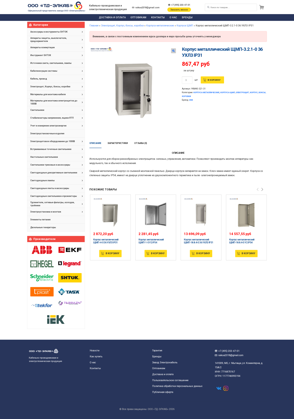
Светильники (37, 110)
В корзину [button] (112, 253)
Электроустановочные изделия (47, 133)
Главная (93, 25)
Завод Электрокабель (164, 362)
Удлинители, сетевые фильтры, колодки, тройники (52, 204)
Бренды (187, 17)
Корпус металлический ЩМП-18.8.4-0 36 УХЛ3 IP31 (198, 241)
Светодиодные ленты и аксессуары (49, 188)
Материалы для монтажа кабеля (48, 94)
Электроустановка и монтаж (45, 211)
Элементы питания (40, 219)
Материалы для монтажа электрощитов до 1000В (53, 102)
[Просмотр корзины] (261, 7)
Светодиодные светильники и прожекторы (53, 196)
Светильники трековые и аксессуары (50, 165)
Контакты (158, 17)
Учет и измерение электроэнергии (48, 125)
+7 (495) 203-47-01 (180, 5)
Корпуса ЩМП (185, 25)
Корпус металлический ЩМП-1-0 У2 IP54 (151, 241)
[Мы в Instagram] (225, 388)
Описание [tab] (95, 143)
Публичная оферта (162, 392)
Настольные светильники (44, 157)
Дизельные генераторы (43, 227)
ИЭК (191, 100)
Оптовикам (138, 17)
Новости (94, 350)
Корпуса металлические (160, 25)
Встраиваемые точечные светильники (50, 149)
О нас (173, 17)
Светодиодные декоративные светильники (53, 172)
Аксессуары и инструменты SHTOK (49, 32)
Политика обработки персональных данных (177, 386)
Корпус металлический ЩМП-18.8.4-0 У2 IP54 (241, 241)
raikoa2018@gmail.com (147, 7)
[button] (173, 50)
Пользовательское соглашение (170, 380)
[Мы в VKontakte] (218, 388)
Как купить (96, 356)
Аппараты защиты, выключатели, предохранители (48, 39)
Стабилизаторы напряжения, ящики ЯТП (52, 118)
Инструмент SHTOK (40, 55)
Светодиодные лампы (42, 180)
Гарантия (157, 350)
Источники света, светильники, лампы (51, 63)
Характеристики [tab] (118, 143)
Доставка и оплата (112, 17)
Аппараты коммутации (42, 47)
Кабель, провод (38, 78)
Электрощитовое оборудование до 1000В (52, 141)
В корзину (214, 79)
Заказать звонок (179, 9)
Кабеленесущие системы (43, 71)
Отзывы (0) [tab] (140, 143)
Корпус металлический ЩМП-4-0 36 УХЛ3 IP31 (106, 241)
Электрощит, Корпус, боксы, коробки (122, 25)
